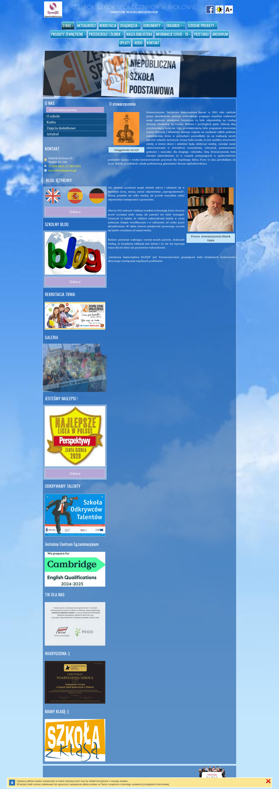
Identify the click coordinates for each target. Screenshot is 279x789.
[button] (68, 26)
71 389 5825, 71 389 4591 (64, 166)
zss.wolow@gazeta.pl (62, 170)
